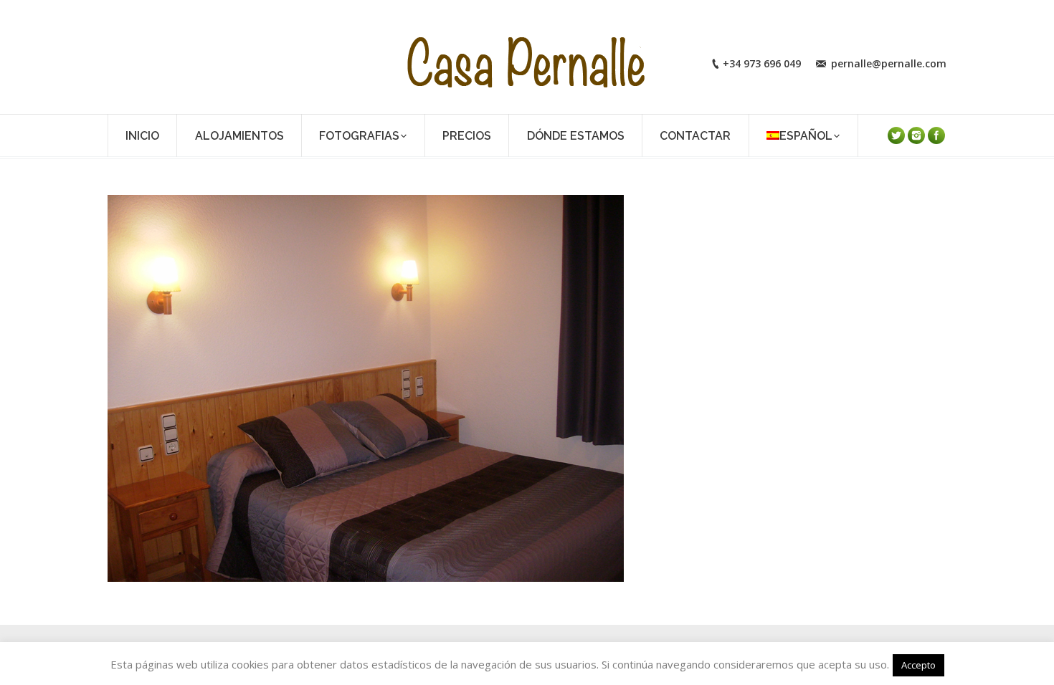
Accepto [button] (918, 664)
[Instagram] (916, 135)
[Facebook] (936, 135)
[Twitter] (896, 135)
